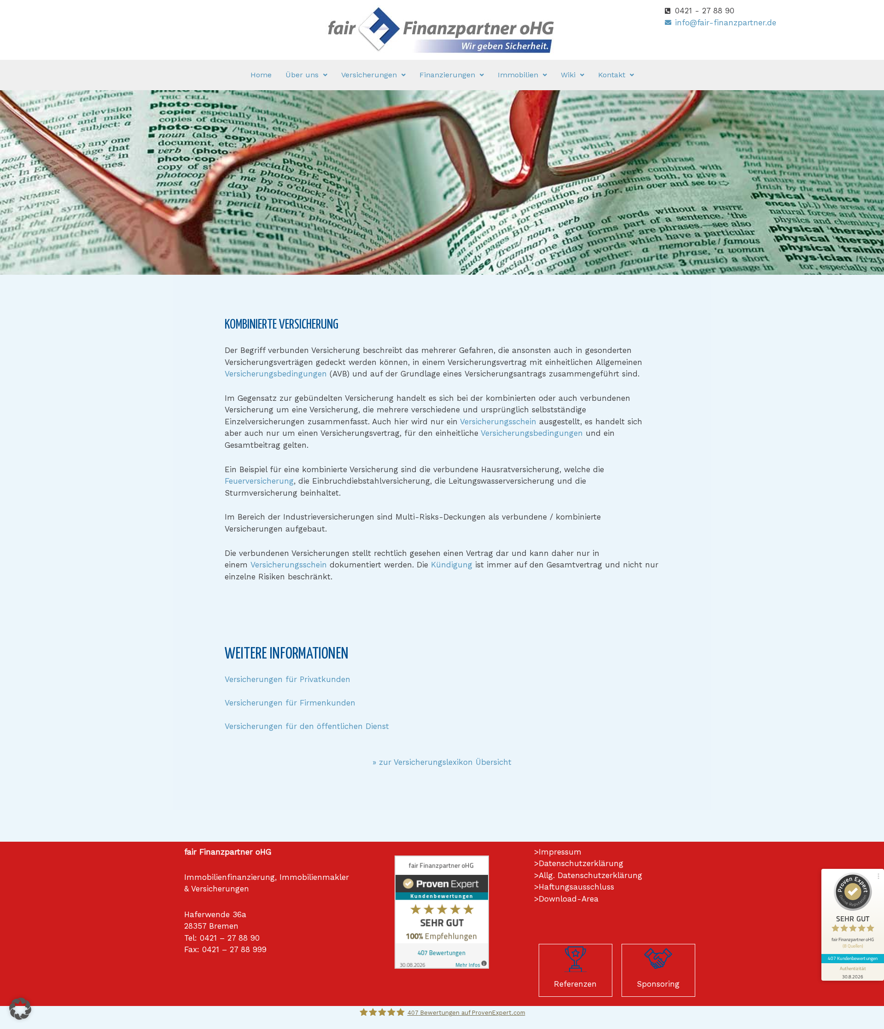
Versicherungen (369, 74)
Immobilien (518, 74)
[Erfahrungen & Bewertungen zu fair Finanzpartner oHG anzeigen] (442, 911)
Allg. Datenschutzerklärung (590, 875)
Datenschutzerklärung (581, 863)
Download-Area (569, 898)
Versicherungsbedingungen (276, 373)
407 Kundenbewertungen (853, 958)
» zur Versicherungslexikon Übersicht (442, 762)
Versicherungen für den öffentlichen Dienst (307, 726)
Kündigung (451, 564)
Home (261, 74)
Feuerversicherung (259, 481)
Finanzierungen (447, 74)
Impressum (560, 851)
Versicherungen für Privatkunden (287, 679)
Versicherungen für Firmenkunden (290, 702)
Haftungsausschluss (576, 886)
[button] (306, 75)
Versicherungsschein (498, 421)
